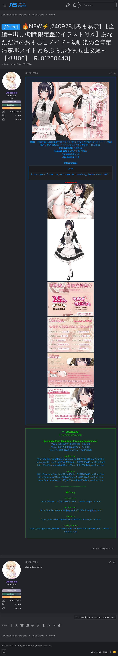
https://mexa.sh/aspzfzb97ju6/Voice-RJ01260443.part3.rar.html (70, 480)
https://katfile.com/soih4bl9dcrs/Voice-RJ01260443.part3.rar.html (70, 465)
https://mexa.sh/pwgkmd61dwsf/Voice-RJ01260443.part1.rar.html (70, 474)
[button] (5, 5)
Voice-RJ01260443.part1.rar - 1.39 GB (70, 444)
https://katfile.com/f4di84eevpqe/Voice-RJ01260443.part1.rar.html (70, 459)
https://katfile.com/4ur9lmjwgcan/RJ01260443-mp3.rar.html (70, 510)
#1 (115, 73)
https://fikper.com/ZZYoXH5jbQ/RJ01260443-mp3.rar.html (70, 501)
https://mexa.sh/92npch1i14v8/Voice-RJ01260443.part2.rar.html (70, 477)
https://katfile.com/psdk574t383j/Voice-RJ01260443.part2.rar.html (70, 462)
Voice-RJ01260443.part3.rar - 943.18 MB (70, 450)
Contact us (96, 652)
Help (105, 652)
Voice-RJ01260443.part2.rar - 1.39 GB (70, 447)
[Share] (110, 73)
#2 (114, 562)
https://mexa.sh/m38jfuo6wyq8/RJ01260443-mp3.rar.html (70, 519)
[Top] (110, 652)
